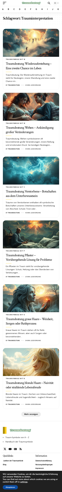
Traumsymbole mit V (15, 187)
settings (24, 482)
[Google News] (15, 449)
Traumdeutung (14, 85)
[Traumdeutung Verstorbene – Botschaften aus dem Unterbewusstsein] (31, 171)
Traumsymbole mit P (15, 251)
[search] (49, 3)
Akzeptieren (10, 487)
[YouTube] (10, 449)
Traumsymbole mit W (15, 59)
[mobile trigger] (5, 3)
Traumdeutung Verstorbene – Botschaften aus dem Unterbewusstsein (31, 193)
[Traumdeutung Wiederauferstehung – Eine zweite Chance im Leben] (31, 43)
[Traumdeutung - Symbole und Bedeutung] (31, 3)
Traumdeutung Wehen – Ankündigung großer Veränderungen (29, 129)
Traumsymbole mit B (15, 378)
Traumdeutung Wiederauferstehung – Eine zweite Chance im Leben (29, 65)
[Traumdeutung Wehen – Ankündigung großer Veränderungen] (31, 107)
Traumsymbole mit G (15, 314)
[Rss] (21, 449)
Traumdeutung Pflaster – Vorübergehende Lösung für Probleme (29, 257)
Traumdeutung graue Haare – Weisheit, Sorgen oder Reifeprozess (29, 321)
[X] (5, 449)
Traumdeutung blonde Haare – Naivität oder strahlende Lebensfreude (29, 385)
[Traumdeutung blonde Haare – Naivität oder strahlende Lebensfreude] (31, 362)
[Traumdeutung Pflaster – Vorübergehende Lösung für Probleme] (31, 234)
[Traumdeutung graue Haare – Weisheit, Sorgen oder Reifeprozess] (31, 298)
